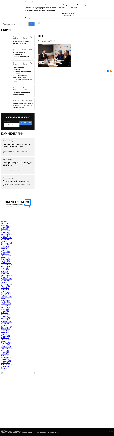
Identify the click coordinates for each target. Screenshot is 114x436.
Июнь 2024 (5, 270)
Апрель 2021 (6, 336)
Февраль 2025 (6, 256)
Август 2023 (5, 286)
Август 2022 (5, 307)
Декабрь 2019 (6, 364)
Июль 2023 (5, 288)
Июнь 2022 (5, 311)
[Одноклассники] (111, 71)
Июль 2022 (5, 309)
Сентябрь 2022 (6, 306)
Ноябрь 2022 (5, 302)
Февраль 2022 (6, 318)
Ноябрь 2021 (5, 323)
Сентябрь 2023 (6, 284)
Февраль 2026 (6, 234)
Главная (110, 432)
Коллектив (58, 5)
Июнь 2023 (5, 289)
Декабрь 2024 (6, 259)
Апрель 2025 (6, 252)
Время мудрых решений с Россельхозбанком (21, 55)
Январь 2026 (5, 236)
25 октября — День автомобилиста (21, 42)
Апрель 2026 (6, 231)
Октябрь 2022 (6, 304)
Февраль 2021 (6, 339)
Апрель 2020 (6, 357)
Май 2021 (4, 334)
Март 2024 (5, 273)
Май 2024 (4, 272)
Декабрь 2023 (6, 279)
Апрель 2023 (6, 293)
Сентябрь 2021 (6, 327)
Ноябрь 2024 (5, 261)
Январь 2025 (5, 257)
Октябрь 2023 (6, 282)
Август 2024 (5, 266)
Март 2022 (5, 316)
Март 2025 (5, 254)
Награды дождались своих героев (21, 93)
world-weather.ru (69, 15)
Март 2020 (5, 359)
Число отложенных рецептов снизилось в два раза (17, 145)
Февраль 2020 (6, 361)
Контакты (27, 8)
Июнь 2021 (5, 332)
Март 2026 (5, 232)
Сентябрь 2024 (6, 264)
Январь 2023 (5, 298)
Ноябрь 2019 (5, 366)
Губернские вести (69, 5)
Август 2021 (5, 329)
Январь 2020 (5, 363)
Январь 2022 (5, 320)
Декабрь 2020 (6, 343)
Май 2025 (4, 250)
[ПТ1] (54, 66)
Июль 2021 (5, 331)
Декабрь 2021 (6, 322)
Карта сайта (56, 8)
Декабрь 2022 (6, 300)
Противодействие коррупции (35, 10)
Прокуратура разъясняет (42, 8)
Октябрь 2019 (6, 368)
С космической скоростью (16, 181)
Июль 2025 (5, 247)
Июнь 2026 (5, 227)
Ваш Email (8, 122)
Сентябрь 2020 (6, 348)
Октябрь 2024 (6, 263)
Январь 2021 (5, 341)
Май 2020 (4, 356)
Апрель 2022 (6, 314)
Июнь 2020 (5, 354)
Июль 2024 (5, 268)
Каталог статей (29, 5)
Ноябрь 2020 (5, 345)
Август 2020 (5, 350)
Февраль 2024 (6, 275)
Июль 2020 (5, 352)
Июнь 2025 (5, 248)
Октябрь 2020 (6, 347)
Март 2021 (5, 338)
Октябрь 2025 (6, 241)
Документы (51, 10)
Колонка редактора (84, 5)
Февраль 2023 (6, 297)
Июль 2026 (5, 225)
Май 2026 (4, 229)
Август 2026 (5, 223)
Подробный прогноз (68, 13)
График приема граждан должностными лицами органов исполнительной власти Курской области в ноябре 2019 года (23, 74)
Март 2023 (5, 295)
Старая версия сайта (70, 8)
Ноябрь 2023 (5, 281)
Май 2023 (4, 291)
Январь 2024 (5, 277)
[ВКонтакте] (108, 71)
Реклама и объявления (45, 5)
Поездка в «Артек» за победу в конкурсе (17, 163)
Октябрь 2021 (6, 325)
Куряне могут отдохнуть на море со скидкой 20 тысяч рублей (23, 105)
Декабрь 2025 (6, 238)
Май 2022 (4, 313)
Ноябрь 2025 (5, 239)
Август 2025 (5, 245)
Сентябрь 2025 (6, 243)
